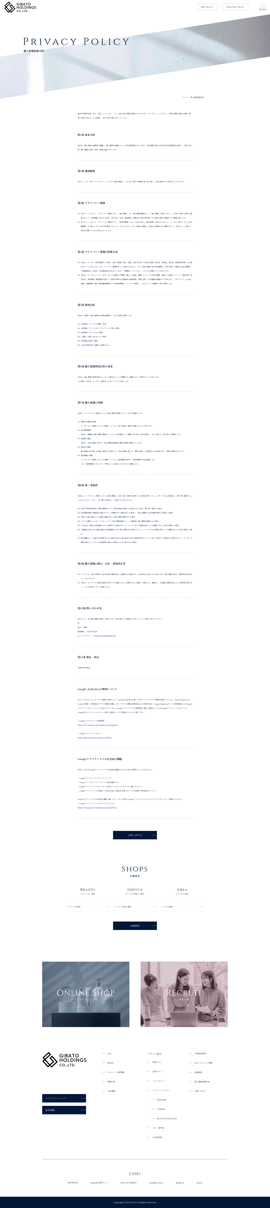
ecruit (207, 7)
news (110, 1062)
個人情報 (202, 1081)
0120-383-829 (92, 631)
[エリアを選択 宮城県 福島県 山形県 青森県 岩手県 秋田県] (182, 906)
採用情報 (50, 1110)
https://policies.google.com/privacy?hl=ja (94, 737)
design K (180, 1182)
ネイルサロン (158, 1080)
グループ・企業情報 (115, 1072)
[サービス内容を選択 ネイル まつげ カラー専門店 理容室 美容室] (135, 906)
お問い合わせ (135, 835)
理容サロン (157, 1062)
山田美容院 (157, 1137)
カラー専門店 (158, 1127)
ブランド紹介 (155, 1053)
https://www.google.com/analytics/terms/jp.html (98, 725)
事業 (111, 1081)
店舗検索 (135, 925)
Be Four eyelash (167, 1118)
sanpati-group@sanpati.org (105, 635)
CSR (111, 1091)
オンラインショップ (55, 1098)
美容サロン (157, 1071)
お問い (200, 1091)
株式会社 (73, 1182)
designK (161, 1099)
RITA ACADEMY (129, 1182)
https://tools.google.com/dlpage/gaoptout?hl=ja (97, 807)
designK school (156, 1182)
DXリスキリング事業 (203, 1062)
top (109, 1053)
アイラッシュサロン (161, 1090)
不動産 (200, 1053)
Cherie (161, 1109)
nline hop (235, 7)
